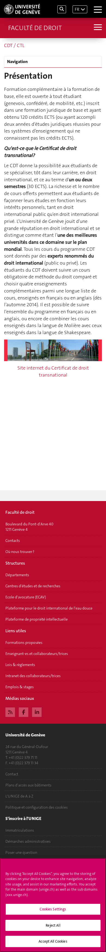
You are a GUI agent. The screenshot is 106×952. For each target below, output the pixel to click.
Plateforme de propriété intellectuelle (36, 619)
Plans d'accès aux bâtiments (28, 785)
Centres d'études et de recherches (32, 586)
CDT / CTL (14, 45)
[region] (53, 905)
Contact (11, 774)
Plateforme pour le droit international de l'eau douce (48, 608)
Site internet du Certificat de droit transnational (53, 371)
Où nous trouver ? (19, 551)
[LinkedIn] (37, 711)
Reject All (53, 925)
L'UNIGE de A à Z (19, 796)
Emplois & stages (19, 686)
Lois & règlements (20, 664)
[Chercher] (61, 9)
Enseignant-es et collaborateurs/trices (36, 653)
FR (77, 9)
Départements (17, 574)
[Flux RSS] (10, 711)
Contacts (12, 540)
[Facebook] (23, 711)
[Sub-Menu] (97, 28)
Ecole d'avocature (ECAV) (25, 597)
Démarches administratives (28, 841)
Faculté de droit (35, 28)
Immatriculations (19, 830)
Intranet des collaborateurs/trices (33, 675)
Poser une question (21, 852)
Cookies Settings (53, 909)
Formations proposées (23, 642)
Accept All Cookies (53, 941)
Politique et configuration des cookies (36, 807)
